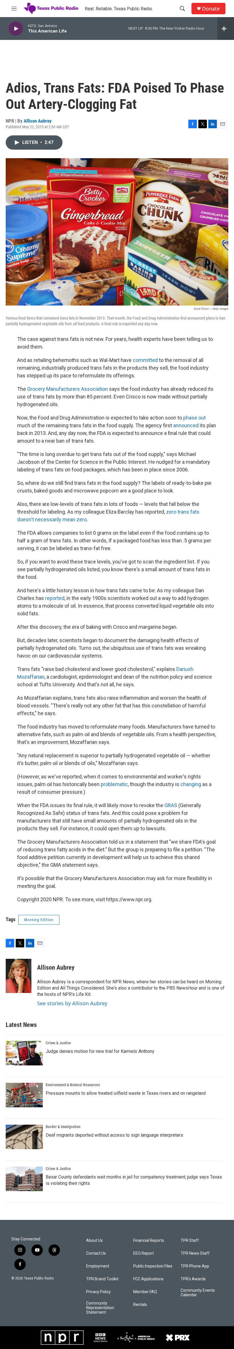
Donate (211, 9)
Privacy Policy (98, 1292)
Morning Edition (38, 919)
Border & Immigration (63, 1126)
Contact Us (96, 1253)
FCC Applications (148, 1279)
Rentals (140, 1305)
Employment (97, 1266)
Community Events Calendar (198, 1292)
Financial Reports (148, 1240)
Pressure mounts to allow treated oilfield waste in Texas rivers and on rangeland (126, 1093)
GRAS (171, 805)
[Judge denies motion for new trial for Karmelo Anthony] (24, 1053)
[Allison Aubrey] (18, 976)
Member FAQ (145, 1292)
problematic (114, 784)
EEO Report (143, 1253)
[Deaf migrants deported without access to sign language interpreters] (24, 1137)
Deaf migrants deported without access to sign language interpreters (114, 1135)
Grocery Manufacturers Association (67, 389)
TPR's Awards (193, 1279)
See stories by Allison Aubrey (72, 1003)
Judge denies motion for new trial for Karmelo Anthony (100, 1051)
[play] (15, 28)
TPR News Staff (195, 1253)
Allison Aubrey (38, 121)
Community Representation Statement (100, 1308)
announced (186, 425)
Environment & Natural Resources (73, 1085)
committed (145, 360)
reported (54, 598)
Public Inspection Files (152, 1266)
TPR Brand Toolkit (102, 1279)
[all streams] (225, 28)
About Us (94, 1240)
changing (190, 784)
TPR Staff (190, 1240)
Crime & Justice (58, 1043)
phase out (194, 418)
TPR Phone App (195, 1266)
